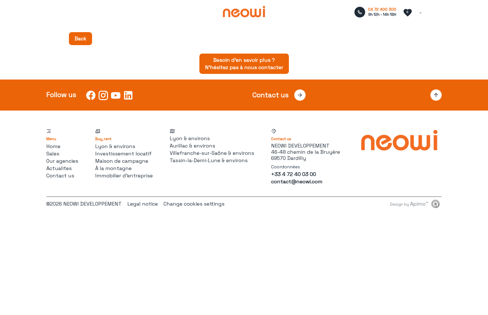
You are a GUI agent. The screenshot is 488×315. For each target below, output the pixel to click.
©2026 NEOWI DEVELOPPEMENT (84, 204)
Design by (409, 204)
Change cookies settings (194, 204)
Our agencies (62, 161)
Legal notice (142, 204)
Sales (52, 153)
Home (53, 146)
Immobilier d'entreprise (124, 175)
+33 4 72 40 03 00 (293, 174)
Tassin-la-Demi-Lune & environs (209, 160)
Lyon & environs (115, 146)
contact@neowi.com (297, 181)
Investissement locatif (123, 153)
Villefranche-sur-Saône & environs (212, 153)
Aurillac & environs (192, 145)
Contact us (60, 175)
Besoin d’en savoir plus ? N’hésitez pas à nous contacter (244, 64)
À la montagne (113, 168)
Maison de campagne (121, 161)
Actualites (59, 168)
